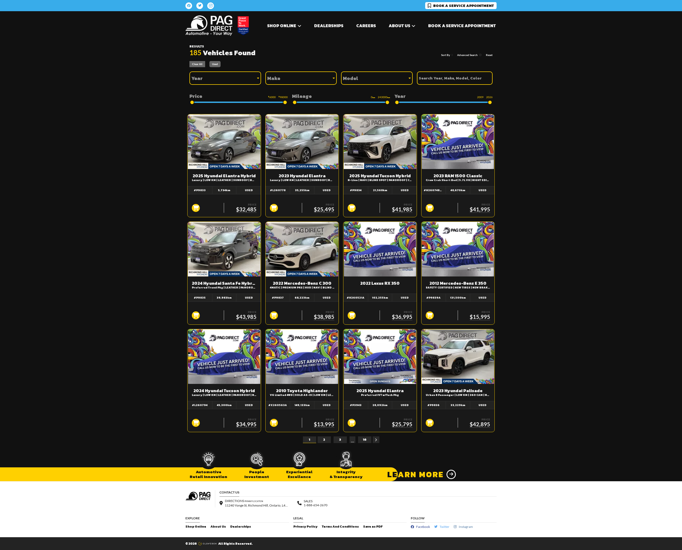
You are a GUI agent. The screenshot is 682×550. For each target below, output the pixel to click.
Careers (366, 25)
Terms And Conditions (340, 527)
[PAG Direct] (208, 25)
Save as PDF (373, 527)
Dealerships (328, 25)
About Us (218, 527)
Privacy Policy (305, 527)
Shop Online (195, 527)
